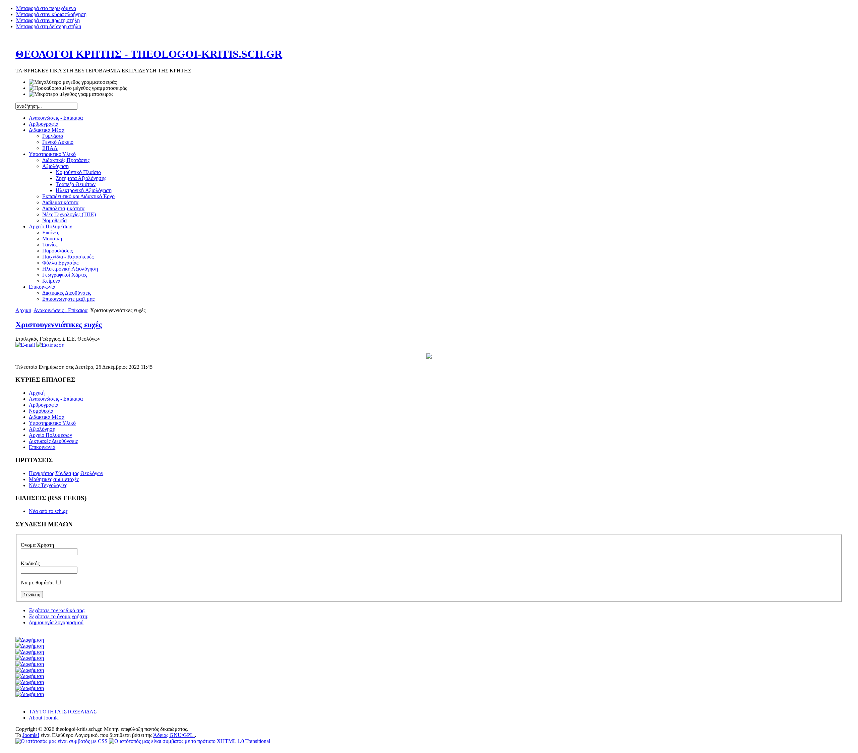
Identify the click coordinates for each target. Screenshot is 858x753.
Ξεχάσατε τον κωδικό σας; (57, 610)
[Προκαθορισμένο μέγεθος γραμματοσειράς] (78, 88)
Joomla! (30, 735)
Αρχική (23, 310)
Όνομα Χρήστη (37, 545)
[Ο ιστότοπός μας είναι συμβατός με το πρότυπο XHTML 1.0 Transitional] (189, 741)
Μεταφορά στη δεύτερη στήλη (48, 26)
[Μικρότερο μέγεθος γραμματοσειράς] (71, 94)
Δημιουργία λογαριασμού (56, 622)
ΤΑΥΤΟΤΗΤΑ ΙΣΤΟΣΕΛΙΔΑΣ (63, 711)
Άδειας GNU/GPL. (174, 735)
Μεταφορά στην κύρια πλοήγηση (51, 14)
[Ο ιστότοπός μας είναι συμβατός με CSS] (62, 741)
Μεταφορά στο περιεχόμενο (46, 8)
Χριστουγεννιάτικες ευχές (58, 324)
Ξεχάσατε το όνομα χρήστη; (58, 616)
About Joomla (44, 717)
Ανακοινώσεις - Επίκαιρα (60, 310)
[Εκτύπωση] (50, 345)
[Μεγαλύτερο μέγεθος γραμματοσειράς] (73, 82)
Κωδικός (30, 563)
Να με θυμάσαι (38, 582)
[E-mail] (25, 345)
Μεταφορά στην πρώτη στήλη (48, 20)
